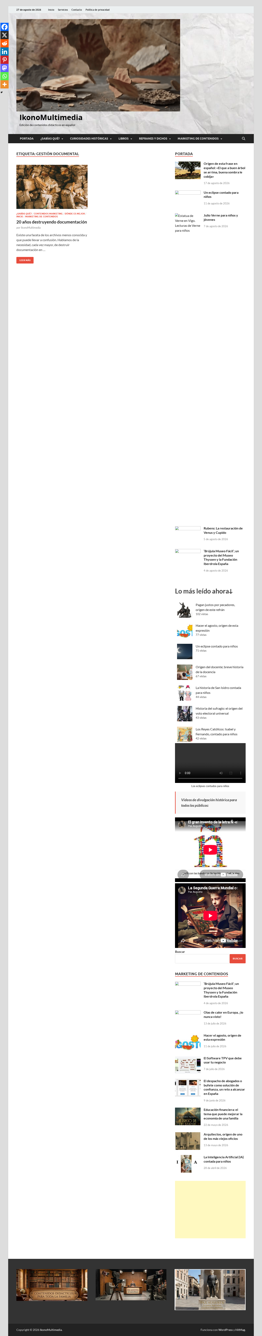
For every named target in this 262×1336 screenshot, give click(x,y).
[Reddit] (4, 43)
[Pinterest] (4, 60)
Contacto (76, 9)
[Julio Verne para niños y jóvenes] (188, 216)
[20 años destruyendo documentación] (52, 187)
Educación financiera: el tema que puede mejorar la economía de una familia (223, 1114)
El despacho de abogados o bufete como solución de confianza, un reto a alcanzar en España (224, 1087)
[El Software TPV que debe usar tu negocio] (188, 1058)
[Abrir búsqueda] (244, 138)
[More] (4, 84)
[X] (4, 35)
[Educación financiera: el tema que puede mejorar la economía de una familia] (188, 1110)
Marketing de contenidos (198, 138)
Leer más (23, 259)
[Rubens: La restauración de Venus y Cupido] (188, 529)
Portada (27, 138)
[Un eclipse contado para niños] (188, 193)
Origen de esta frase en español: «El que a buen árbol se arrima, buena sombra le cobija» (224, 170)
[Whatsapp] (4, 76)
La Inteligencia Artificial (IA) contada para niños (224, 1159)
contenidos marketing (48, 213)
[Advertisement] (210, 1209)
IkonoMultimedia (51, 117)
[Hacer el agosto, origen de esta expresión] (188, 1036)
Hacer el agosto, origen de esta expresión (222, 1037)
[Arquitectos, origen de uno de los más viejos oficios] (188, 1135)
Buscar (180, 951)
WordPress (225, 1329)
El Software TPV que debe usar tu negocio (223, 1060)
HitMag (240, 1329)
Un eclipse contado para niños (217, 646)
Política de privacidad (98, 9)
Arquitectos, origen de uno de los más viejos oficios (223, 1136)
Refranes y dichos (153, 138)
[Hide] (1, 92)
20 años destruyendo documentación (51, 221)
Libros (124, 138)
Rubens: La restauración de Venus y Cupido (223, 530)
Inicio (51, 9)
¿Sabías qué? (50, 138)
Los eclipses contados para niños (210, 786)
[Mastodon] (4, 68)
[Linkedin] (4, 51)
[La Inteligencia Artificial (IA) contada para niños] (188, 1157)
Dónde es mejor (75, 213)
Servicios (63, 9)
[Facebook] (4, 27)
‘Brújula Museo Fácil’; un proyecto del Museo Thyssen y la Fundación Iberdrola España (221, 557)
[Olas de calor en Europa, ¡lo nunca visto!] (188, 1013)
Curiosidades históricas (89, 138)
